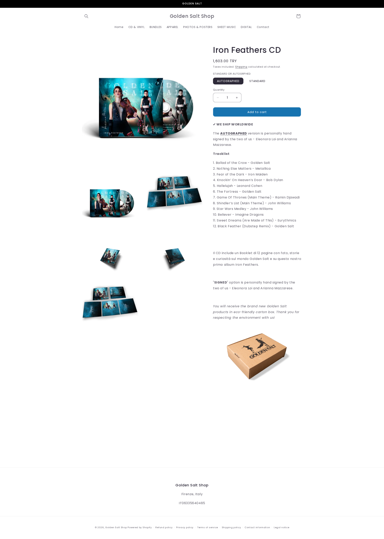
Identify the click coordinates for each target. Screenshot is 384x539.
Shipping (241, 66)
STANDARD (257, 81)
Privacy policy (184, 527)
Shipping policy (231, 527)
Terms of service (207, 527)
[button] (86, 16)
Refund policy (163, 527)
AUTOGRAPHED (228, 81)
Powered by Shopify (140, 527)
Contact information (257, 527)
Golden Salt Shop (116, 527)
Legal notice (281, 527)
